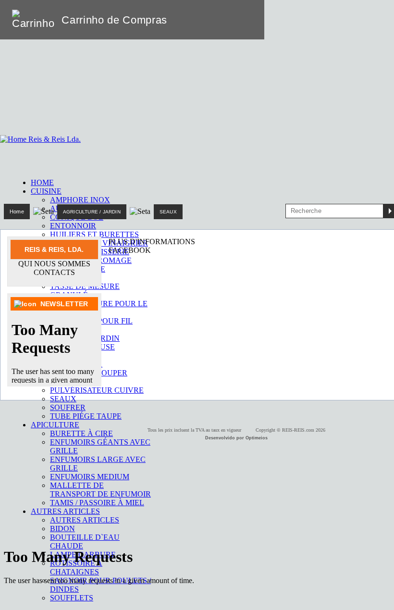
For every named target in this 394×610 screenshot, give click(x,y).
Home (17, 211)
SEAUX (63, 399)
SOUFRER (68, 407)
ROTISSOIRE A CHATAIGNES (76, 567)
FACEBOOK (130, 250)
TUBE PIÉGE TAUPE (86, 416)
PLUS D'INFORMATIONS (152, 241)
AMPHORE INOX (80, 200)
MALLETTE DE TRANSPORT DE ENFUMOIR (100, 489)
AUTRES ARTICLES (84, 520)
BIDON (62, 528)
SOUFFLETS (71, 598)
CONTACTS (54, 272)
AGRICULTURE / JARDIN (92, 211)
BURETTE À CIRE (81, 433)
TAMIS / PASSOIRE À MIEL (97, 502)
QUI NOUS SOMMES (54, 264)
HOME (42, 182)
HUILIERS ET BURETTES (94, 234)
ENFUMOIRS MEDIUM (89, 477)
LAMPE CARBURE (83, 554)
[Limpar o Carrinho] (227, 19)
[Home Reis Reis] (40, 139)
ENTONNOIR (73, 226)
